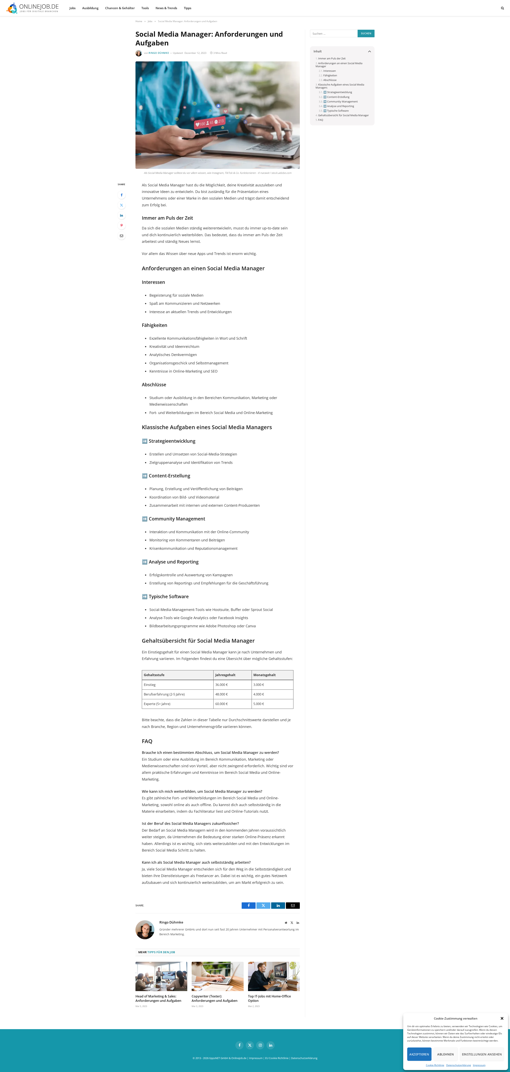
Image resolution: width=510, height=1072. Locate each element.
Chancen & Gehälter (120, 8)
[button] (502, 1018)
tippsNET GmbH (218, 1058)
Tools (145, 8)
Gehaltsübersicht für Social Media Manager (343, 115)
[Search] (502, 8)
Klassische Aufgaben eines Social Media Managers (340, 86)
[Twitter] (122, 205)
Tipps (187, 8)
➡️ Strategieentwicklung (337, 92)
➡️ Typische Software (336, 110)
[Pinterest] (122, 225)
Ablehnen (445, 1054)
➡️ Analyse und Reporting (338, 106)
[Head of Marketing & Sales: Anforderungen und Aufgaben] (161, 976)
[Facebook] (122, 195)
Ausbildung (90, 8)
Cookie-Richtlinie (435, 1065)
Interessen (329, 70)
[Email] (122, 236)
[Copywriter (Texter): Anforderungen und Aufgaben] (217, 976)
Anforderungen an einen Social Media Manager (339, 65)
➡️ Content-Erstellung (336, 96)
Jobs (73, 8)
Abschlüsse (329, 80)
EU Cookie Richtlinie (276, 1058)
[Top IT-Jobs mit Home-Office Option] (274, 976)
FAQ (320, 119)
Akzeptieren (419, 1054)
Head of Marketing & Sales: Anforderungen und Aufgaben (158, 998)
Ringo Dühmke (159, 53)
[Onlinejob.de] (32, 8)
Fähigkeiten (330, 75)
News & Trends (166, 8)
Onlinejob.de (238, 1058)
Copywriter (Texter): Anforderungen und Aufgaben (214, 998)
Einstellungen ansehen (482, 1054)
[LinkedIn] (122, 215)
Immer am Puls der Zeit (332, 58)
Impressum (479, 1065)
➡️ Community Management (340, 101)
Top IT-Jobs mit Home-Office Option (269, 998)
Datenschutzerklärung (458, 1065)
